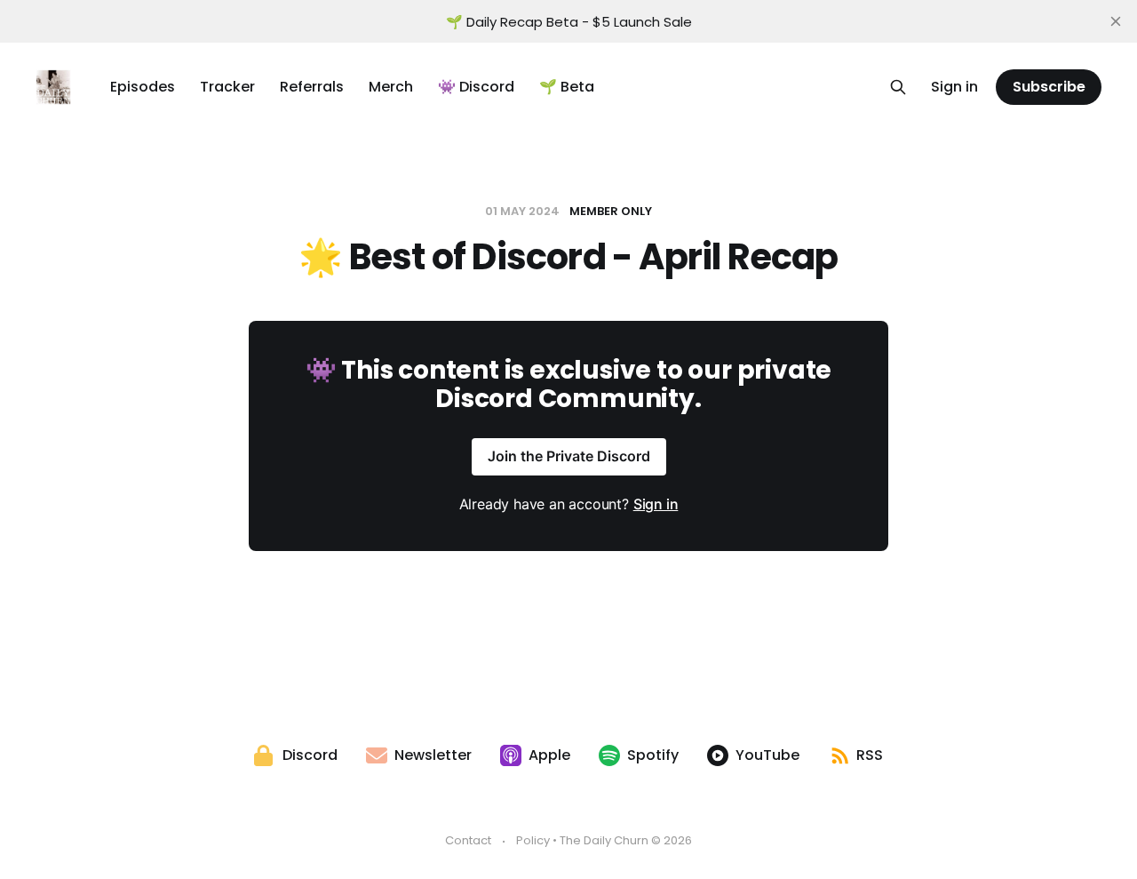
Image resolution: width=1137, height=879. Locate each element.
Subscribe (1049, 86)
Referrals (312, 86)
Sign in (954, 86)
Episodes (142, 86)
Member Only (610, 211)
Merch (391, 86)
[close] (1115, 21)
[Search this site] (898, 87)
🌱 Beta (566, 86)
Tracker (227, 86)
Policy (533, 840)
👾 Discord (476, 86)
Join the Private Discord (569, 456)
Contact (468, 840)
